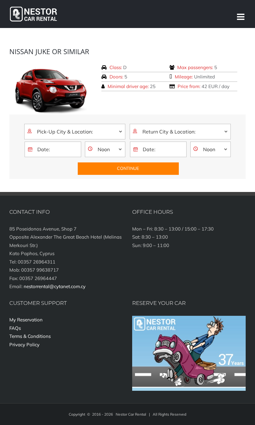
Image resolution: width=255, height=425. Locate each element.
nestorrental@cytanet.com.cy (55, 286)
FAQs (15, 328)
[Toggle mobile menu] (241, 16)
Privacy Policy (24, 345)
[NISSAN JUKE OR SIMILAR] (50, 66)
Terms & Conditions (30, 336)
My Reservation (26, 320)
